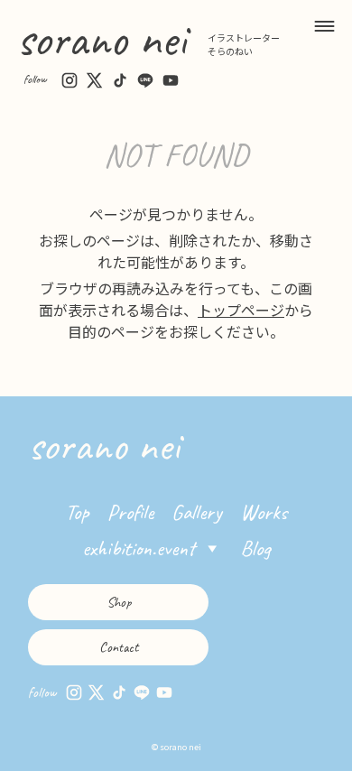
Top (77, 511)
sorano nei (101, 38)
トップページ (241, 309)
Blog (255, 548)
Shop (119, 602)
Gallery (196, 511)
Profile (130, 511)
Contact (118, 647)
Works (263, 511)
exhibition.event (138, 548)
